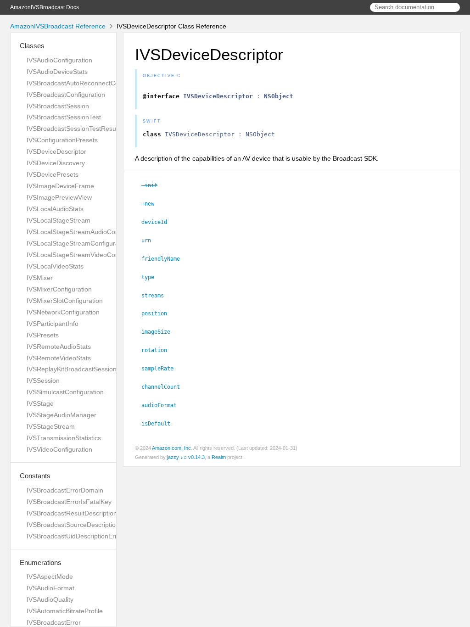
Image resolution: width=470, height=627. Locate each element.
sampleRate (161, 368)
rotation (158, 350)
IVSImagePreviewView (59, 197)
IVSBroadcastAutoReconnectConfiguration (88, 83)
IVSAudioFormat (50, 588)
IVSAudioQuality (50, 599)
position (158, 313)
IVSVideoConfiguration (59, 449)
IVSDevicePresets (52, 174)
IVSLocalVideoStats (55, 266)
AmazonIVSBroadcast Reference (58, 26)
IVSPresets (43, 335)
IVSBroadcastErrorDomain (65, 490)
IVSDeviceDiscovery (56, 163)
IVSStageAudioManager (61, 415)
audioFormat (163, 405)
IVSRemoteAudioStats (59, 346)
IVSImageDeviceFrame (60, 186)
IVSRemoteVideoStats (59, 358)
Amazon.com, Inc (171, 448)
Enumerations (41, 562)
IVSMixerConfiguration (59, 289)
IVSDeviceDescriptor (56, 151)
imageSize (159, 332)
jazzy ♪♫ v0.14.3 (186, 457)
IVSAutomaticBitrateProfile (65, 611)
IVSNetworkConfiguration (63, 312)
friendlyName (164, 259)
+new (151, 204)
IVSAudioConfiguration (59, 60)
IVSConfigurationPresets (62, 140)
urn (150, 240)
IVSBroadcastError (54, 622)
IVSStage (40, 403)
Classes (32, 46)
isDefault (159, 423)
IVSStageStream (51, 426)
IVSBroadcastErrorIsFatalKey (69, 501)
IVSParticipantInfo (52, 323)
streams (156, 295)
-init (153, 185)
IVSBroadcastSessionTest (64, 117)
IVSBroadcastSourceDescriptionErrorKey (86, 524)
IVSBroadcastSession (58, 106)
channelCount (164, 387)
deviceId (158, 222)
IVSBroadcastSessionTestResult (73, 128)
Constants (35, 476)
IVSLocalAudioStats (55, 209)
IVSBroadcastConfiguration (66, 94)
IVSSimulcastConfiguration (65, 392)
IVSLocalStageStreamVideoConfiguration (86, 254)
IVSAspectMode (50, 576)
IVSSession (43, 380)
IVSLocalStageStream (58, 220)
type (151, 277)
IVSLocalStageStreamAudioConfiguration (86, 231)
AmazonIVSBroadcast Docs (44, 7)
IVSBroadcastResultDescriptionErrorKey (85, 513)
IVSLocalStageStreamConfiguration (78, 243)
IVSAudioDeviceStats (57, 71)
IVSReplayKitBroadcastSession (72, 369)
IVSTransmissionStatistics (64, 438)
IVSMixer (40, 277)
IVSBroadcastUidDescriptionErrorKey (80, 536)
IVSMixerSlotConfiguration (65, 300)
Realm (219, 457)
